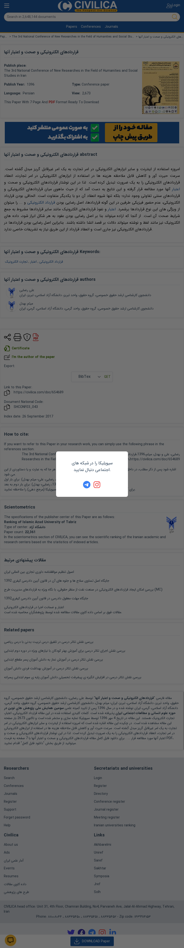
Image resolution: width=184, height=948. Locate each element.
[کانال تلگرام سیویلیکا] (87, 484)
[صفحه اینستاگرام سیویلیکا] (97, 484)
